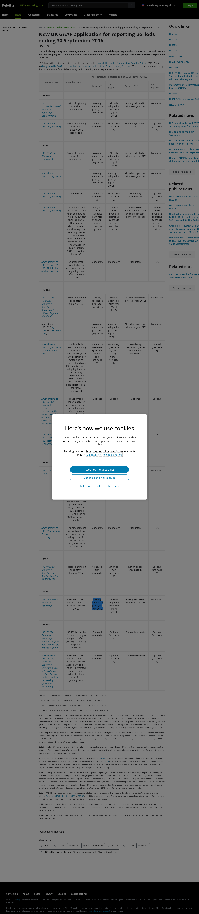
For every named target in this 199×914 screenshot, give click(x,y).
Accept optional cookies (99, 469)
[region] (99, 457)
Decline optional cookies (99, 477)
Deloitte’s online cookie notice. (104, 454)
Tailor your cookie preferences (99, 486)
